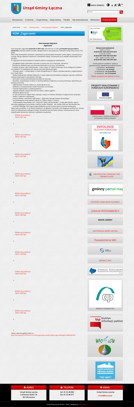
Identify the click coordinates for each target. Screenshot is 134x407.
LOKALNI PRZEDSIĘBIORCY (105, 210)
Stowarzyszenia (109, 19)
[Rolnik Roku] (25, 163)
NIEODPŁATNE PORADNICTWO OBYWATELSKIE (106, 175)
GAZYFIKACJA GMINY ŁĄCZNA (105, 231)
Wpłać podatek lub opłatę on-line (105, 76)
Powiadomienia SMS (105, 240)
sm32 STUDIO (83, 404)
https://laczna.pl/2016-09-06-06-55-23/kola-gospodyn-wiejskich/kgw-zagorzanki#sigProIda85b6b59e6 (43, 335)
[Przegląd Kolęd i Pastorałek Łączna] (25, 124)
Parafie (66, 19)
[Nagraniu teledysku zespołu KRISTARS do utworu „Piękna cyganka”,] (25, 261)
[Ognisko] (25, 182)
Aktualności (17, 19)
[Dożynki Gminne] (25, 202)
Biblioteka (95, 19)
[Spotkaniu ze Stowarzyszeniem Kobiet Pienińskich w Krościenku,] (25, 280)
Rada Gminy (55, 19)
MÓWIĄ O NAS (105, 260)
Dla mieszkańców (80, 19)
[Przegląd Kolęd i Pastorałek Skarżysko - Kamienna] (25, 143)
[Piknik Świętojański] (25, 241)
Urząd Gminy (42, 19)
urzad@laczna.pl (105, 395)
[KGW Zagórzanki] (25, 222)
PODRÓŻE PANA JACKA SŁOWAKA (105, 202)
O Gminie (29, 19)
